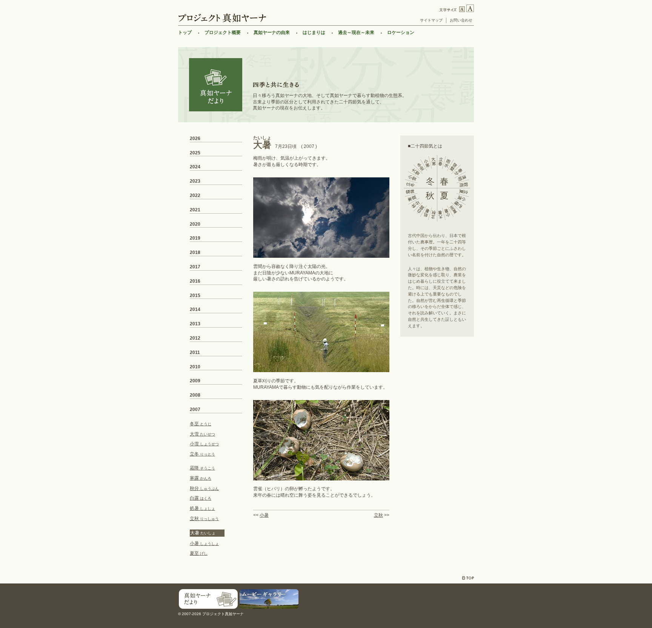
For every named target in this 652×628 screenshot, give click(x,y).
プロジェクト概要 (223, 32)
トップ (185, 32)
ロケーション (400, 32)
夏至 (199, 553)
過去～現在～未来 (356, 32)
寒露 (200, 478)
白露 (200, 498)
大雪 (202, 434)
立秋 (378, 515)
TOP (468, 578)
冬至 (200, 423)
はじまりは (314, 32)
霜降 (202, 468)
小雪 (204, 443)
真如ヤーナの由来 (272, 32)
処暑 (202, 508)
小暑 (264, 515)
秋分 (204, 488)
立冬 (202, 454)
